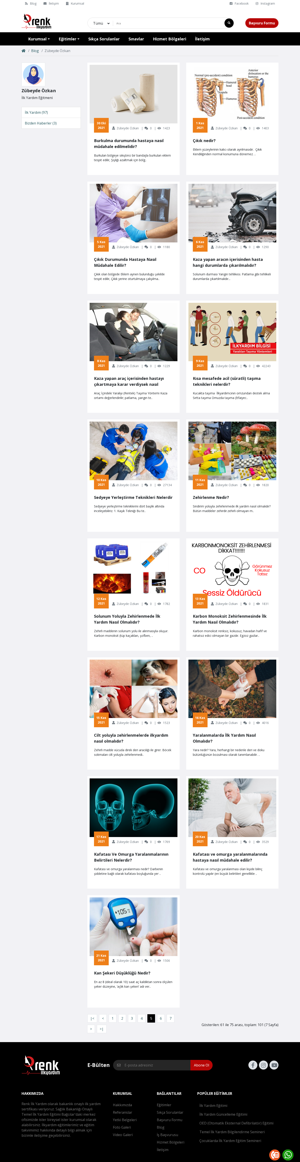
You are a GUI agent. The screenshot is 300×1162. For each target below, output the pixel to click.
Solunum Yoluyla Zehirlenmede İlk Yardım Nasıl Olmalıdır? (127, 619)
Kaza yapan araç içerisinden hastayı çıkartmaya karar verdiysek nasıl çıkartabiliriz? (129, 381)
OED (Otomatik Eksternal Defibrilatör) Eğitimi (236, 1123)
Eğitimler (164, 1104)
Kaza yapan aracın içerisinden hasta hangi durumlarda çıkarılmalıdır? (228, 262)
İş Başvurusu (167, 1134)
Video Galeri (123, 1134)
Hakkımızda (122, 1104)
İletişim (54, 3)
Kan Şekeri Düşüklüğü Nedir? (122, 973)
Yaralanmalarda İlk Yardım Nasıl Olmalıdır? (224, 738)
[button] (39, 38)
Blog (33, 3)
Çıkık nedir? (204, 140)
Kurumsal (77, 3)
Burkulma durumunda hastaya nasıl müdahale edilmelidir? (129, 143)
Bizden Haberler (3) (41, 123)
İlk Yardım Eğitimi (213, 1105)
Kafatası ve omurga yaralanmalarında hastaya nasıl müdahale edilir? (230, 857)
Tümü (98, 23)
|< (92, 1018)
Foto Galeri (122, 1127)
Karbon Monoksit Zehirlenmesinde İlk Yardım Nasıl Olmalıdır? (230, 619)
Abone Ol (201, 1065)
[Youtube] (273, 1065)
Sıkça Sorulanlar (170, 1112)
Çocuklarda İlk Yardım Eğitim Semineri (230, 1140)
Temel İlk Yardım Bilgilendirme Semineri (232, 1132)
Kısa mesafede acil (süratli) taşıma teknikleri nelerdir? (227, 381)
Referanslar (122, 1112)
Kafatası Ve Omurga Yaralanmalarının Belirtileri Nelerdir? (131, 857)
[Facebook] (252, 1065)
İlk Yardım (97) (36, 112)
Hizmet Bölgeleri (170, 1142)
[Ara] (229, 23)
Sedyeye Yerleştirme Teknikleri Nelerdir (133, 497)
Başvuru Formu (262, 23)
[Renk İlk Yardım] (36, 21)
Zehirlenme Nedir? (211, 497)
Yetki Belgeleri (125, 1119)
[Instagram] (263, 1065)
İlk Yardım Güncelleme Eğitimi (223, 1114)
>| (102, 1029)
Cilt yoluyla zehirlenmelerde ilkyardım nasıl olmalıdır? (131, 738)
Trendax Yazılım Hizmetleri (156, 1159)
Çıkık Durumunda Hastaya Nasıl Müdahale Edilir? (125, 262)
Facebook (242, 3)
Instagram (267, 3)
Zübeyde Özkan (128, 128)
